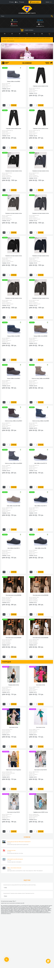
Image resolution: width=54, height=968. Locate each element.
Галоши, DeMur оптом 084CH (13, 363)
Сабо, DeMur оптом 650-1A (13, 532)
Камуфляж (4, 41)
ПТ (34, 33)
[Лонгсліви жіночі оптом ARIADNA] (13, 569)
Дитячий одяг (22, 38)
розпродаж (6, 646)
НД (49, 33)
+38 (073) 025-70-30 (14, 21)
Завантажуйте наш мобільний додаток (15, 843)
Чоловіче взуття (29, 38)
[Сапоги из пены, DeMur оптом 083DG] (13, 439)
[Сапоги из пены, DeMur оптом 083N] (40, 397)
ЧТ (27, 33)
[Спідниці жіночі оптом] (13, 659)
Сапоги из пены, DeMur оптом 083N (40, 405)
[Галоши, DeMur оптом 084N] (13, 312)
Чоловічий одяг (5, 38)
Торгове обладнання (10, 41)
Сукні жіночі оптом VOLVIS (40, 754)
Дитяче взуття (40, 38)
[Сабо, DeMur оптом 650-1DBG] (13, 482)
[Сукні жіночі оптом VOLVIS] (40, 743)
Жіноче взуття (34, 38)
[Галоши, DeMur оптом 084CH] (13, 354)
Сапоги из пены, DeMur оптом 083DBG (40, 363)
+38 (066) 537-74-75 (14, 25)
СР (19, 33)
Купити (13, 89)
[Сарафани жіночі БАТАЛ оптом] (40, 786)
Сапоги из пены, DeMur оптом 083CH (13, 405)
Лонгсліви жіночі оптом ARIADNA (13, 579)
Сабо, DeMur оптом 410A (40, 532)
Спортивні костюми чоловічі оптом (13, 155)
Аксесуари (48, 38)
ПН (4, 33)
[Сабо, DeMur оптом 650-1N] (40, 482)
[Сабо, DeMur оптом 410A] (40, 524)
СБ (42, 33)
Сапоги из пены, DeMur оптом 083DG (13, 447)
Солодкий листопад (11, 834)
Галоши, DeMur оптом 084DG (13, 66)
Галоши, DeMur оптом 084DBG (40, 320)
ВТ (12, 33)
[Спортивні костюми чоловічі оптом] (13, 144)
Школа (44, 38)
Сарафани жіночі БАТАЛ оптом (40, 796)
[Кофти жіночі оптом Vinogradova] (13, 743)
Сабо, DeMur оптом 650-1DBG (13, 490)
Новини (27, 822)
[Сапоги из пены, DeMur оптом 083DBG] (40, 354)
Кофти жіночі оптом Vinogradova (13, 754)
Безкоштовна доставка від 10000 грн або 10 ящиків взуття (18, 826)
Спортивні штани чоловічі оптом (40, 70)
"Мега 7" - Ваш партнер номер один (14, 852)
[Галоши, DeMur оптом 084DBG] (40, 312)
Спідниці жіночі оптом (13, 669)
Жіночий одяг (11, 38)
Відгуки (27, 865)
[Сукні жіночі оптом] (40, 659)
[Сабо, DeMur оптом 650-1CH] (40, 439)
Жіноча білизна (17, 38)
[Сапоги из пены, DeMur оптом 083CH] (13, 397)
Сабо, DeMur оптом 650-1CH (40, 447)
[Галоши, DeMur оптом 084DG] (13, 57)
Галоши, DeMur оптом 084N (13, 320)
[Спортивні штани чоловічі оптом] (40, 60)
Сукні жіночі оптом (40, 669)
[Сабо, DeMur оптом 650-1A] (13, 524)
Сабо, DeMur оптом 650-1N (40, 490)
